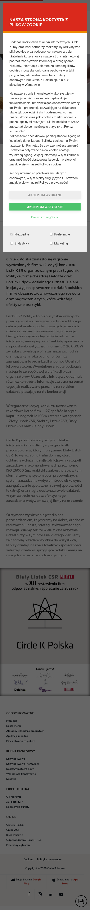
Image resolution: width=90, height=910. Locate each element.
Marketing (60, 243)
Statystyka (21, 243)
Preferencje (61, 234)
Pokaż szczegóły (43, 217)
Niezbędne (21, 234)
